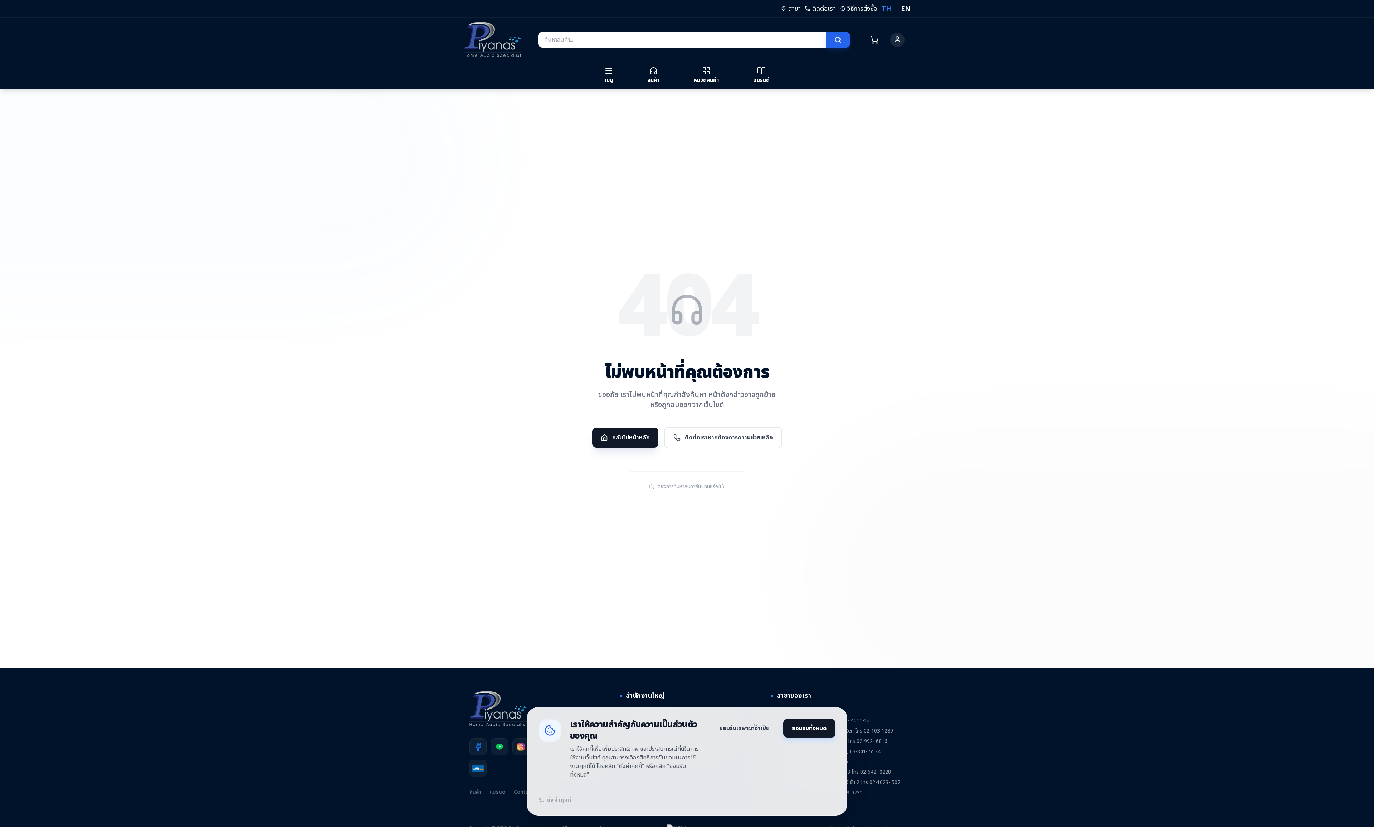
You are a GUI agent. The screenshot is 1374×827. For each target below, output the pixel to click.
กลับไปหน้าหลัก (631, 437)
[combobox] (682, 40)
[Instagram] (521, 746)
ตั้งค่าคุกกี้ (559, 800)
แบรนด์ (497, 792)
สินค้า (475, 792)
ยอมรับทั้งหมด (809, 728)
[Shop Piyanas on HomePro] (478, 768)
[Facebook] (478, 746)
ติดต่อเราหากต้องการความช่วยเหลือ (729, 437)
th (886, 9)
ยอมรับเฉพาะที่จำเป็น (744, 728)
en (905, 9)
